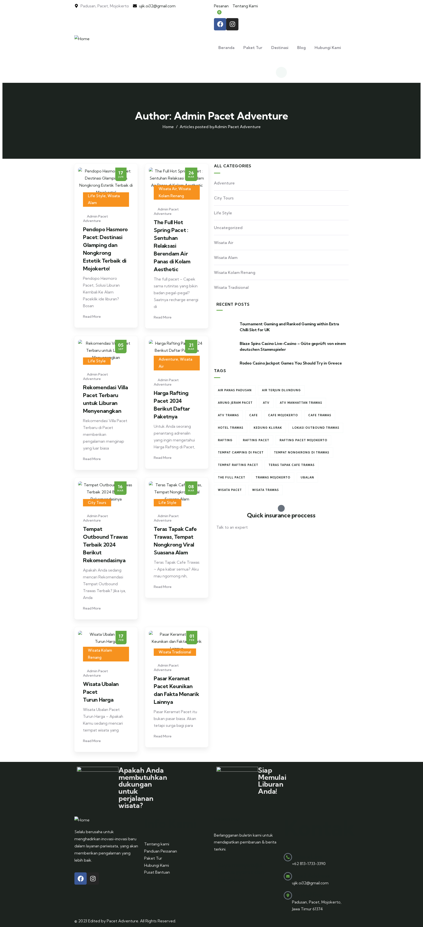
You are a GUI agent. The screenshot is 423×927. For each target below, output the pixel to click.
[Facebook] (220, 24)
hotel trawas (230, 427)
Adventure (168, 359)
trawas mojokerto (273, 477)
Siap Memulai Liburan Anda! (272, 780)
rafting (225, 440)
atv (266, 402)
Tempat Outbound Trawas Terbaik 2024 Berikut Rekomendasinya (105, 544)
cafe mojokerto (283, 415)
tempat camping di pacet (241, 452)
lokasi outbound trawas (315, 427)
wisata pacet (230, 490)
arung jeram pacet (235, 402)
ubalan (307, 477)
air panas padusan (235, 390)
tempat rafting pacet (238, 465)
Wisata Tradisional (175, 652)
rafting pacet (256, 440)
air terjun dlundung (281, 390)
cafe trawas (319, 415)
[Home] (82, 38)
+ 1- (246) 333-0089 (234, 539)
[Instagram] (232, 24)
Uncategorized (228, 227)
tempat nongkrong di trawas (301, 452)
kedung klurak (268, 427)
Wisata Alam (225, 257)
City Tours (97, 502)
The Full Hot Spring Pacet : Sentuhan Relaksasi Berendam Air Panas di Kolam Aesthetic (172, 246)
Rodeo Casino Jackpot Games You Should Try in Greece (291, 363)
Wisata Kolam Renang (234, 272)
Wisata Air (168, 188)
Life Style (97, 196)
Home (168, 126)
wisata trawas (265, 490)
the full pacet (231, 477)
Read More (92, 316)
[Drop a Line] (288, 857)
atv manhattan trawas (301, 402)
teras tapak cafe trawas (292, 465)
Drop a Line (307, 856)
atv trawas (228, 415)
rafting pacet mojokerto (303, 440)
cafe (253, 415)
